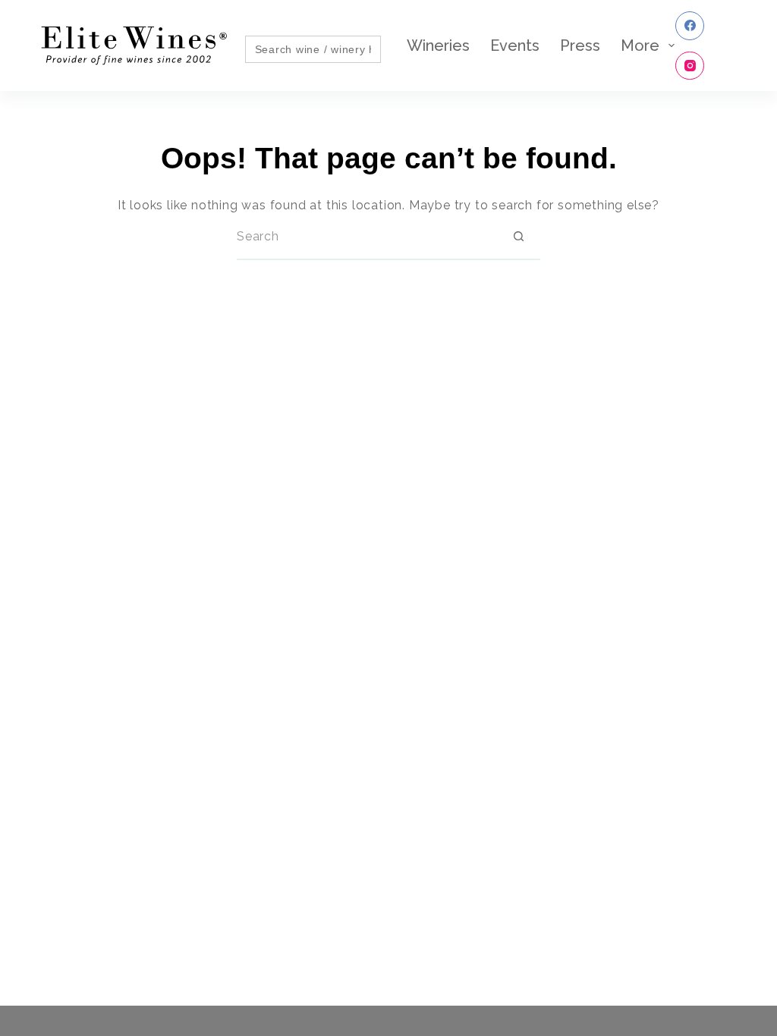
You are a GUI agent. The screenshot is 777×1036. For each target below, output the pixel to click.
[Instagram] (689, 66)
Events (514, 45)
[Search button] (518, 237)
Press (580, 45)
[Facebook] (689, 25)
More (640, 45)
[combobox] (366, 236)
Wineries (438, 45)
